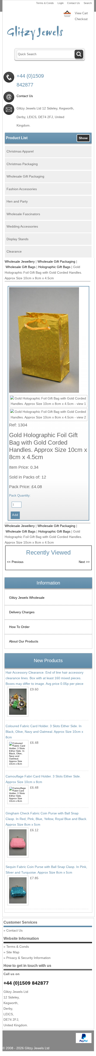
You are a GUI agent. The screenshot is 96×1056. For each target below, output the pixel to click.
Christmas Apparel (20, 151)
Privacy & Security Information (28, 958)
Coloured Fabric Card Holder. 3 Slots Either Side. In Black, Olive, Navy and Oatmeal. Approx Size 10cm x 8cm (44, 731)
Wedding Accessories (22, 226)
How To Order (19, 627)
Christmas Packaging (22, 164)
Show (83, 138)
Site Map (12, 952)
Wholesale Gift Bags (20, 267)
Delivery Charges (21, 612)
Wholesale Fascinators (23, 214)
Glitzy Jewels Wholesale (27, 597)
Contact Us (73, 3)
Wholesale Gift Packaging (25, 176)
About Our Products (23, 641)
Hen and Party (17, 201)
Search (88, 3)
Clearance (14, 251)
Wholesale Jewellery (20, 261)
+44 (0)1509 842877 (26, 983)
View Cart (81, 13)
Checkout (81, 19)
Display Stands (17, 239)
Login (61, 3)
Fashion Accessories (22, 189)
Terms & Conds (45, 3)
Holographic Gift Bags (54, 267)
